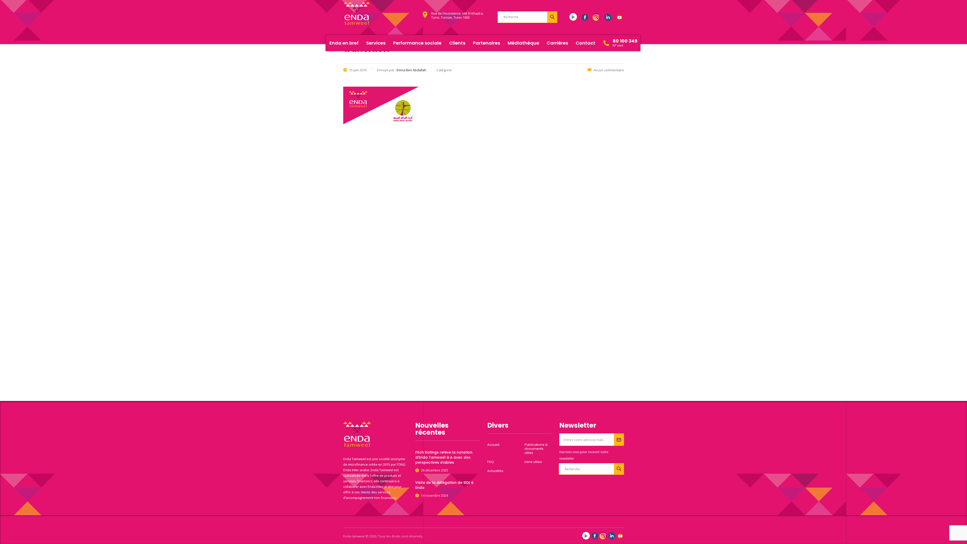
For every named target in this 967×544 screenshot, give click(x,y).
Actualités (495, 471)
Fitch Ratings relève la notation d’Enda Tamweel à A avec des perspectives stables (443, 457)
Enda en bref (344, 43)
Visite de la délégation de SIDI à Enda (444, 485)
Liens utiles (533, 462)
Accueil (493, 445)
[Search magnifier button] (552, 17)
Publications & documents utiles (536, 449)
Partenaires (486, 43)
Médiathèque (523, 43)
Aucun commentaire (609, 70)
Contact (585, 43)
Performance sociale (417, 43)
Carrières (557, 43)
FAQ (490, 462)
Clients (457, 43)
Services (376, 43)
